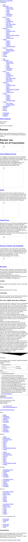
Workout (5, 28)
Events (4, 47)
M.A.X (8, 32)
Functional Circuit (10, 31)
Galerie (8, 13)
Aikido (8, 29)
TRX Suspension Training (12, 35)
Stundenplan (6, 52)
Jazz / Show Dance (11, 24)
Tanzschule (6, 6)
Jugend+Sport (4, 220)
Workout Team (10, 9)
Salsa (4, 445)
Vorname (18, 366)
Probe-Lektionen (5, 119)
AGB (4, 521)
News (4, 54)
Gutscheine (9, 15)
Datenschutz (6, 519)
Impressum (5, 520)
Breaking (8, 20)
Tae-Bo (5, 446)
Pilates (7, 34)
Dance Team (9, 7)
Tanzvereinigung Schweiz (8, 154)
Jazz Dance (6, 420)
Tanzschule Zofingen (8, 491)
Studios (5, 39)
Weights (8, 36)
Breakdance (6, 416)
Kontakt (5, 56)
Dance (4, 17)
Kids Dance (9, 25)
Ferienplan (5, 475)
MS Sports (3, 266)
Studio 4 (8, 45)
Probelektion (9, 14)
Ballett (7, 18)
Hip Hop (8, 22)
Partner (8, 11)
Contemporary (9, 21)
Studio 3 (8, 43)
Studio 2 (8, 42)
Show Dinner (9, 49)
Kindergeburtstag (10, 50)
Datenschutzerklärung (6, 393)
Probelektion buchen (8, 469)
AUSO (2, 190)
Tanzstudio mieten (10, 46)
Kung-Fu (5, 441)
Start (4, 4)
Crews (7, 10)
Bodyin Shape (6, 438)
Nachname (18, 368)
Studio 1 (8, 41)
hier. (19, 540)
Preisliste (5, 53)
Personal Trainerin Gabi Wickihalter (11, 246)
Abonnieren (3, 396)
